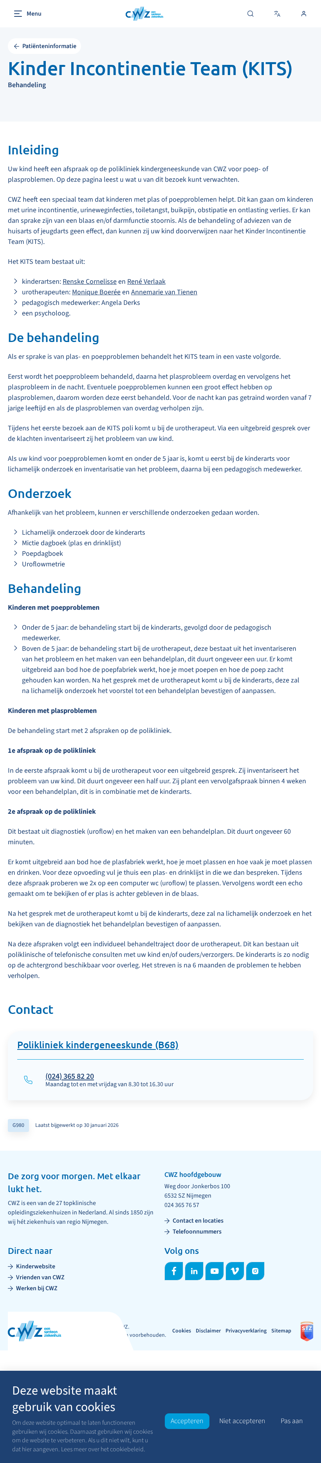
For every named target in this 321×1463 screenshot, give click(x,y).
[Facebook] (173, 1271)
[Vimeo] (234, 1271)
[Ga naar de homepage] (144, 14)
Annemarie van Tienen (164, 292)
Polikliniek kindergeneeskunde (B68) (98, 1045)
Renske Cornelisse (90, 282)
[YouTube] (214, 1271)
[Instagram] (255, 1271)
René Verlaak (146, 282)
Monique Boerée (96, 292)
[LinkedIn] (194, 1271)
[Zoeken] (250, 13)
